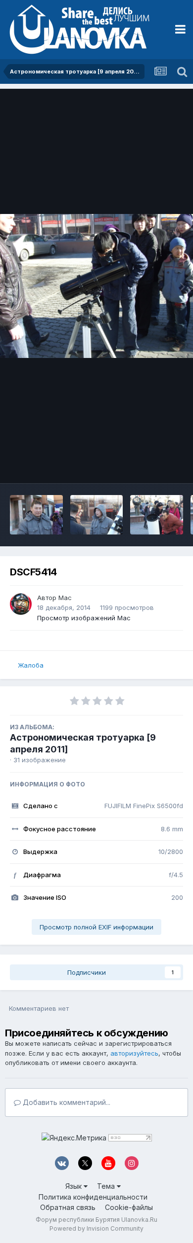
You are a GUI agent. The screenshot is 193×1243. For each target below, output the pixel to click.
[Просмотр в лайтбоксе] (96, 286)
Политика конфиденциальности (93, 1197)
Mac (65, 598)
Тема (107, 1186)
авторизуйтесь (134, 1053)
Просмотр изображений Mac (84, 618)
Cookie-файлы (129, 1207)
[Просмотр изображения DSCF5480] (36, 514)
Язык (74, 1186)
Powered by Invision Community (96, 1228)
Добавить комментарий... (65, 1102)
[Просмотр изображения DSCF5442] (156, 514)
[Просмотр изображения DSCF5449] (96, 514)
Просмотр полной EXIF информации (96, 927)
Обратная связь (68, 1207)
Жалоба (31, 665)
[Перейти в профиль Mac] (21, 604)
